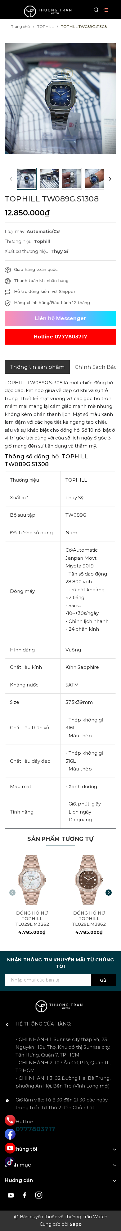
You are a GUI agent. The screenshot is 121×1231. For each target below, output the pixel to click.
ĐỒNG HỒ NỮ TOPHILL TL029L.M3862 (89, 918)
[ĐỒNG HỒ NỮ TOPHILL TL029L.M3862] (89, 879)
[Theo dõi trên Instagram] (39, 1195)
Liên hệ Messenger (60, 318)
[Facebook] (10, 1134)
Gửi (104, 980)
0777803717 (35, 1129)
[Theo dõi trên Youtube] (12, 1195)
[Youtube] (10, 1148)
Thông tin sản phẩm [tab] (37, 367)
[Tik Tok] (10, 1162)
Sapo (75, 1224)
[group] (60, 99)
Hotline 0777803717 (60, 337)
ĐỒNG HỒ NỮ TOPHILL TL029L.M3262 (32, 918)
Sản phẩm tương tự (60, 839)
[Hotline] (10, 1120)
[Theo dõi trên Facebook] (26, 1195)
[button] (110, 179)
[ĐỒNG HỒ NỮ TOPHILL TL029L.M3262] (32, 879)
